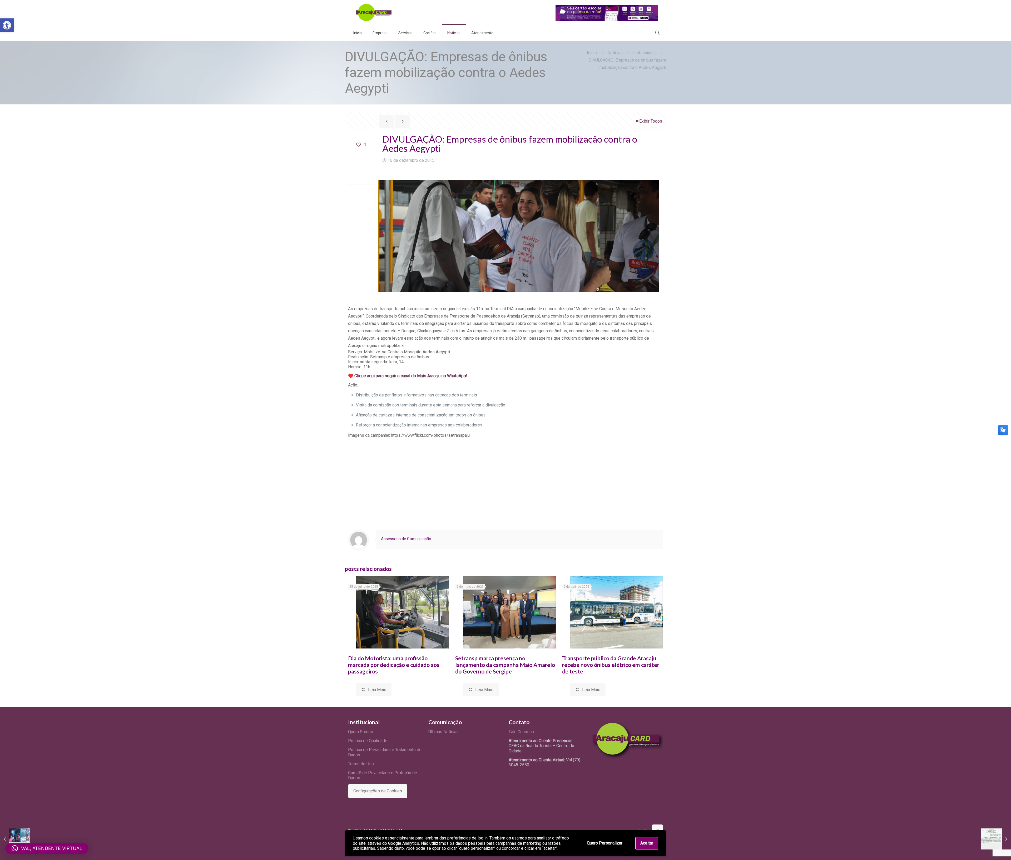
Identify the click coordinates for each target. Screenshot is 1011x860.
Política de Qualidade (367, 740)
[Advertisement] (505, 480)
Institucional (644, 52)
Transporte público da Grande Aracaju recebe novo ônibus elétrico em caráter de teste (610, 665)
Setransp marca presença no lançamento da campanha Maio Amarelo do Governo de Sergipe (505, 665)
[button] (7, 25)
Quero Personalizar (604, 843)
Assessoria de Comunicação (406, 538)
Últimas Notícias (443, 731)
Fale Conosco (521, 731)
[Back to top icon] (657, 830)
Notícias (615, 52)
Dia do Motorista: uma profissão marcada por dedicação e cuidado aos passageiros (393, 665)
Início (592, 52)
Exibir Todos (650, 121)
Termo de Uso (361, 763)
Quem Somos (360, 731)
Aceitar (646, 843)
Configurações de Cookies (377, 790)
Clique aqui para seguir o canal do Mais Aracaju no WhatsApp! (410, 375)
